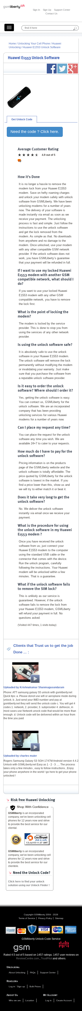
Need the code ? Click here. (34, 131)
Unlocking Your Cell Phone (34, 43)
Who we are (15, 1000)
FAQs (32, 972)
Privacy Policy (45, 918)
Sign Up (47, 9)
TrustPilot (46, 958)
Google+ (73, 68)
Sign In (36, 9)
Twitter (62, 68)
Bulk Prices (35, 986)
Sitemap (59, 918)
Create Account (64, 1000)
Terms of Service (27, 918)
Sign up (21, 986)
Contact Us (51, 13)
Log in (12, 986)
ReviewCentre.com (27, 958)
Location (29, 1000)
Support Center (62, 9)
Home (12, 43)
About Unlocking (17, 972)
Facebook (52, 68)
